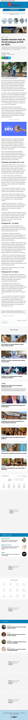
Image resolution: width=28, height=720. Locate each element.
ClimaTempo (24, 476)
